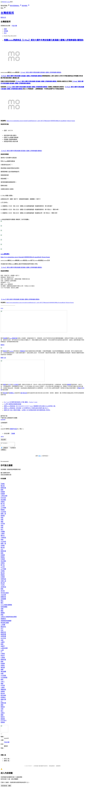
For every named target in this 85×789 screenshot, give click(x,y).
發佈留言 (3, 449)
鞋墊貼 (3, 509)
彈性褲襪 (3, 671)
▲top (2, 436)
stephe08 (3, 419)
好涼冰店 (3, 497)
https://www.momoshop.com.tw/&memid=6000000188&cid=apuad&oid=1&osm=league (25, 257)
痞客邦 (12, 429)
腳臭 (2, 489)
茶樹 (2, 709)
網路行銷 (3, 699)
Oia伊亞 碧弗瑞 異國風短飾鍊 (12, 404)
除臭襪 (5, 338)
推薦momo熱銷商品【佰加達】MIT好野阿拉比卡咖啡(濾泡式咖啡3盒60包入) (26, 408)
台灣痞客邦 (7, 12)
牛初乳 (3, 585)
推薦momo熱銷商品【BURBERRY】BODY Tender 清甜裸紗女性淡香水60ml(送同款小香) (29, 406)
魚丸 (2, 529)
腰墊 (2, 610)
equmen (11, 351)
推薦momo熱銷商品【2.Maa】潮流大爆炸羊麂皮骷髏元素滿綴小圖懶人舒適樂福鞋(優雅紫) (44, 40)
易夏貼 (3, 501)
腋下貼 (3, 503)
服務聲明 (58, 766)
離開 (9, 785)
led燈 (2, 650)
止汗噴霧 (3, 507)
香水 (2, 711)
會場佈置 (3, 636)
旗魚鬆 (69, 384)
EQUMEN (3, 720)
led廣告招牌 (4, 648)
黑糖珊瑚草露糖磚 (6, 620)
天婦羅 (3, 531)
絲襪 (2, 673)
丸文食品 (15, 384)
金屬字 (3, 646)
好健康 (3, 577)
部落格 (6, 31)
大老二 (3, 681)
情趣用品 (3, 689)
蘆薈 (2, 705)
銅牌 (2, 644)
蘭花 (2, 603)
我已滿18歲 (4, 785)
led (1, 651)
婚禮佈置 (3, 634)
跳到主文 (3, 17)
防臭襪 (3, 493)
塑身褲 (3, 719)
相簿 (5, 29)
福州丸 (3, 535)
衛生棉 (5, 393)
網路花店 (3, 632)
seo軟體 (3, 624)
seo (1, 701)
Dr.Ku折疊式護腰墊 (6, 605)
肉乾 (2, 527)
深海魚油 (3, 587)
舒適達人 (11, 393)
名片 (5, 33)
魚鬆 (2, 357)
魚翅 (2, 539)
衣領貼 (3, 484)
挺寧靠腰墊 (4, 606)
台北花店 (3, 638)
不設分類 (14, 25)
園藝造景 (3, 597)
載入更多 (3, 439)
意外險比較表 (5, 593)
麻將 (2, 679)
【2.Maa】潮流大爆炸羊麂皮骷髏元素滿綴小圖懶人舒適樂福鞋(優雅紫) (40, 72)
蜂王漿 (3, 583)
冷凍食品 (3, 537)
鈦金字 (3, 655)
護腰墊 (3, 612)
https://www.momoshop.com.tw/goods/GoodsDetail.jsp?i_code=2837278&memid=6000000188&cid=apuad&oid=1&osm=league (41, 120)
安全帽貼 (3, 499)
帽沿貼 (3, 485)
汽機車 (13, 433)
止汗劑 (3, 505)
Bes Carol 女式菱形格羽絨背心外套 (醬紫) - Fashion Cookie (20, 402)
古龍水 (3, 713)
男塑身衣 (22, 351)
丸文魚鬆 (3, 675)
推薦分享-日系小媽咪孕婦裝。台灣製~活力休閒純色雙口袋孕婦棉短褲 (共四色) (27, 410)
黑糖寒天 (3, 618)
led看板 (3, 657)
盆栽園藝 (3, 599)
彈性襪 (3, 667)
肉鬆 (2, 519)
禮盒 (79, 388)
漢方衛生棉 (24, 393)
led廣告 (3, 653)
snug (2, 308)
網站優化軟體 (5, 622)
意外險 (3, 591)
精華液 (3, 707)
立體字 (3, 642)
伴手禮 (3, 523)
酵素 (2, 589)
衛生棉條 (3, 695)
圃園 (2, 715)
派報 (2, 640)
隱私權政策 (52, 766)
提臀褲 (3, 722)
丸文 (4, 357)
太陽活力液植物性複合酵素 (9, 616)
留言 (15, 429)
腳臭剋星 (14, 338)
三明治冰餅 (4, 495)
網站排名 (3, 626)
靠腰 (2, 608)
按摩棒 (3, 691)
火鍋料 (3, 533)
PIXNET (30, 766)
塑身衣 (2, 344)
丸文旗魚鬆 (4, 677)
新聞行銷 (3, 703)
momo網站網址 (5, 254)
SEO (2, 628)
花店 (2, 630)
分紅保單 (3, 595)
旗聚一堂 (3, 513)
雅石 (2, 601)
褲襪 (2, 669)
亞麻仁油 (3, 581)
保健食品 (3, 579)
